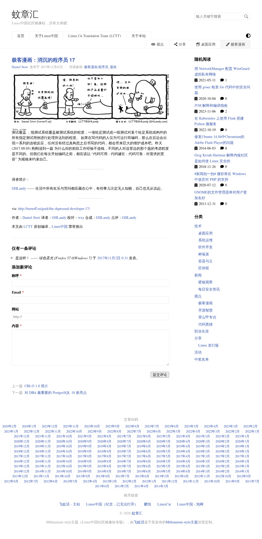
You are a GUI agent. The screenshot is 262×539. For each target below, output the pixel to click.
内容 (15, 326)
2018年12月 (22, 451)
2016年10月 (64, 461)
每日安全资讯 (209, 289)
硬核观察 (205, 281)
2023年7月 (152, 426)
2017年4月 (183, 456)
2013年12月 (20, 476)
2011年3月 (161, 486)
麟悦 (147, 504)
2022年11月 (53, 431)
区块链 (203, 267)
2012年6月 (50, 481)
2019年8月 (104, 446)
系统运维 (205, 240)
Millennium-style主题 (182, 522)
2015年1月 (242, 466)
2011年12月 (170, 481)
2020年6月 (144, 441)
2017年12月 (22, 456)
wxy (81, 217)
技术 (198, 225)
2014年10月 (64, 471)
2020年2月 (222, 441)
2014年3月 (203, 471)
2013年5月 (162, 476)
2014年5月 (163, 471)
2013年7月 (122, 476)
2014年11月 (43, 471)
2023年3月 (231, 426)
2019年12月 (22, 446)
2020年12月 (22, 441)
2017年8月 (104, 456)
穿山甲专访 (207, 317)
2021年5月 (163, 436)
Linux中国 (60, 226)
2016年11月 (43, 461)
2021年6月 (144, 436)
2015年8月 (104, 466)
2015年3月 (203, 466)
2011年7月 (252, 481)
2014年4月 (183, 471)
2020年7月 (124, 441)
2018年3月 (203, 451)
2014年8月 (104, 471)
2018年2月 (222, 451)
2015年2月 (222, 466)
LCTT (28, 226)
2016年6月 (144, 461)
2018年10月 (64, 451)
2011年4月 (141, 486)
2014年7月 (124, 471)
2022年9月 (95, 431)
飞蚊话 (139, 522)
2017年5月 (163, 456)
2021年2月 (222, 436)
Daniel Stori (20, 66)
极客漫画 (90, 66)
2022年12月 (32, 431)
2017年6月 (144, 456)
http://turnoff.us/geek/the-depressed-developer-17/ (54, 208)
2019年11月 (43, 446)
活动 (198, 352)
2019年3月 (203, 446)
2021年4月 (183, 436)
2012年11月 (202, 476)
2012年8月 (11, 481)
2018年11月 (43, 451)
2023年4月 (211, 426)
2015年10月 (64, 466)
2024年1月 (29, 426)
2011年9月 (232, 481)
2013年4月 (181, 476)
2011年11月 (191, 481)
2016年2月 (222, 461)
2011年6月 (102, 486)
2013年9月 (83, 476)
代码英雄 (205, 324)
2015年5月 (163, 466)
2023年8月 (132, 426)
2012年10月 (223, 476)
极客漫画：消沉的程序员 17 (43, 59)
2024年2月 (9, 426)
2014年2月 (222, 471)
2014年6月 (144, 471)
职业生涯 (201, 331)
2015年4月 (183, 466)
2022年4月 (193, 431)
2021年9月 (85, 436)
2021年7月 (124, 436)
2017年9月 (85, 456)
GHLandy (19, 188)
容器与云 (205, 260)
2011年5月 (122, 486)
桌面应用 (205, 233)
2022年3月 (213, 431)
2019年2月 (222, 446)
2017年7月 (124, 456)
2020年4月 (183, 441)
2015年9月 (85, 466)
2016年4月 (183, 461)
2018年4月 (183, 451)
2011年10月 (212, 481)
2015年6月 (144, 466)
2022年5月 (173, 431)
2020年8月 (104, 441)
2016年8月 (104, 461)
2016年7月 (124, 461)
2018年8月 (104, 451)
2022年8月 (114, 431)
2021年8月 (104, 436)
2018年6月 (144, 451)
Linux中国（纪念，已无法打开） (112, 504)
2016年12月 (22, 461)
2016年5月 (163, 461)
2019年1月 (242, 446)
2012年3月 (110, 481)
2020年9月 (85, 441)
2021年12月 (22, 436)
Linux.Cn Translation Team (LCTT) (94, 35)
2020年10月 (64, 441)
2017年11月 (43, 456)
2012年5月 (70, 481)
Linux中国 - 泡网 (190, 504)
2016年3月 (203, 461)
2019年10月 (64, 446)
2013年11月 (41, 476)
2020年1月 (242, 441)
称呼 (15, 276)
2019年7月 (124, 446)
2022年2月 (232, 431)
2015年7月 (124, 466)
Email (16, 292)
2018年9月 (85, 451)
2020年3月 (203, 441)
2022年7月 (134, 431)
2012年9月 (244, 476)
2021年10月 (64, 436)
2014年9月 (85, 471)
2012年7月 (31, 481)
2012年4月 (90, 481)
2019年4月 (183, 446)
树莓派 (203, 254)
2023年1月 (11, 431)
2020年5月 (163, 441)
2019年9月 (85, 446)
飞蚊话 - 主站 (69, 504)
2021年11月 (43, 436)
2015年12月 (22, 466)
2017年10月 (64, 456)
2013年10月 (63, 476)
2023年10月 (92, 426)
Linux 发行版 (208, 345)
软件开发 (205, 246)
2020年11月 (43, 441)
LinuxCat (164, 504)
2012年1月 (149, 481)
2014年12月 (22, 471)
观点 (198, 296)
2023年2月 (250, 426)
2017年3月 (203, 456)
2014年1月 (242, 471)
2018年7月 (124, 451)
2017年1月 (242, 456)
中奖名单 (201, 359)
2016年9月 (85, 461)
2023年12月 (50, 426)
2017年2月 (222, 456)
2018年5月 (163, 451)
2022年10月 (74, 431)
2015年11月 (43, 466)
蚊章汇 (25, 14)
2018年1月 (242, 451)
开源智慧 (205, 310)
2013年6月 (142, 476)
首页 (20, 35)
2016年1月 (242, 461)
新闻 (198, 275)
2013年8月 (103, 476)
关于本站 (139, 35)
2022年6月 (154, 431)
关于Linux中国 (46, 35)
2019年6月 (144, 446)
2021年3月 (203, 436)
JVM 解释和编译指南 (210, 105)
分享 (198, 338)
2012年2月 (129, 481)
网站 (15, 309)
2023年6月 (172, 426)
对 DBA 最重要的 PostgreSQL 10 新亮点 (56, 392)
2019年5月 (163, 446)
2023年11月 (71, 426)
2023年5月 (191, 426)
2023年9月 (112, 426)
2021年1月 (242, 436)
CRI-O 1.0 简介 (36, 385)
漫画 (113, 66)
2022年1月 (252, 431)
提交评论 (160, 374)
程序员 (103, 66)
